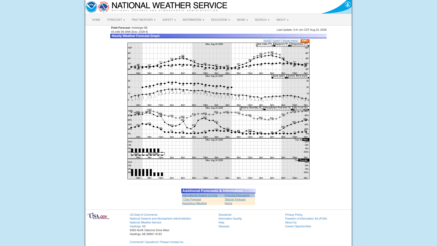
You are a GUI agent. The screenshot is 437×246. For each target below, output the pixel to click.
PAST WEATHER (142, 19)
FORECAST (115, 19)
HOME (96, 19)
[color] (276, 40)
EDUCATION (219, 19)
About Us (291, 222)
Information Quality (230, 218)
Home (228, 203)
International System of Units (199, 195)
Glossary (223, 226)
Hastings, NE (138, 226)
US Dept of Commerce (144, 214)
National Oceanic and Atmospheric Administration (160, 218)
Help (221, 222)
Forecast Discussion (237, 195)
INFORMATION (192, 19)
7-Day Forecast (191, 199)
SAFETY (168, 19)
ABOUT (281, 19)
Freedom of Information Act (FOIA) (306, 218)
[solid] (267, 40)
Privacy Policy (293, 214)
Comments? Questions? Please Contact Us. (157, 242)
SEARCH (261, 19)
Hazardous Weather (194, 203)
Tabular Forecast (235, 199)
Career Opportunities (298, 226)
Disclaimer (225, 214)
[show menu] (290, 40)
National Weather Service (145, 222)
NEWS (241, 19)
